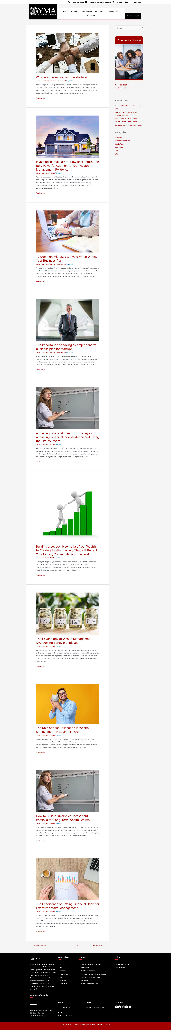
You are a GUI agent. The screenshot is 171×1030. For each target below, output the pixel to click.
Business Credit (120, 137)
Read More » (40, 98)
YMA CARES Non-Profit (87, 971)
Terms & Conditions (122, 964)
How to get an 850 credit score (126, 118)
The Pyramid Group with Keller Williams (93, 974)
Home (64, 11)
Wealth (52, 173)
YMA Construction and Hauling (90, 977)
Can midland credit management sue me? (129, 125)
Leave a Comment (42, 81)
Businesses (86, 11)
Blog (61, 977)
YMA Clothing (84, 980)
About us (74, 11)
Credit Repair (119, 144)
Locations (62, 980)
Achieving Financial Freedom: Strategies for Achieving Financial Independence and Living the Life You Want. (67, 437)
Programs (99, 11)
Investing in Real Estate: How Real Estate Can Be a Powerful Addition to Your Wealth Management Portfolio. (67, 165)
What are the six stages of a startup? (61, 77)
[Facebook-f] (116, 1006)
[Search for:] (130, 28)
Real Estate (119, 147)
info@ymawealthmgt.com (100, 2)
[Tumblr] (130, 1006)
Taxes (117, 151)
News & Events (133, 16)
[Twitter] (119, 1006)
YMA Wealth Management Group (91, 964)
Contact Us (91, 16)
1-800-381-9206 (78, 2)
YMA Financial (84, 967)
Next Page (97, 945)
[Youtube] (123, 1006)
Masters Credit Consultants (89, 984)
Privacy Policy (120, 967)
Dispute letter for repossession (126, 122)
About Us (62, 967)
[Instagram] (126, 1006)
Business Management (58, 81)
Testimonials (113, 11)
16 (77, 945)
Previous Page (39, 945)
